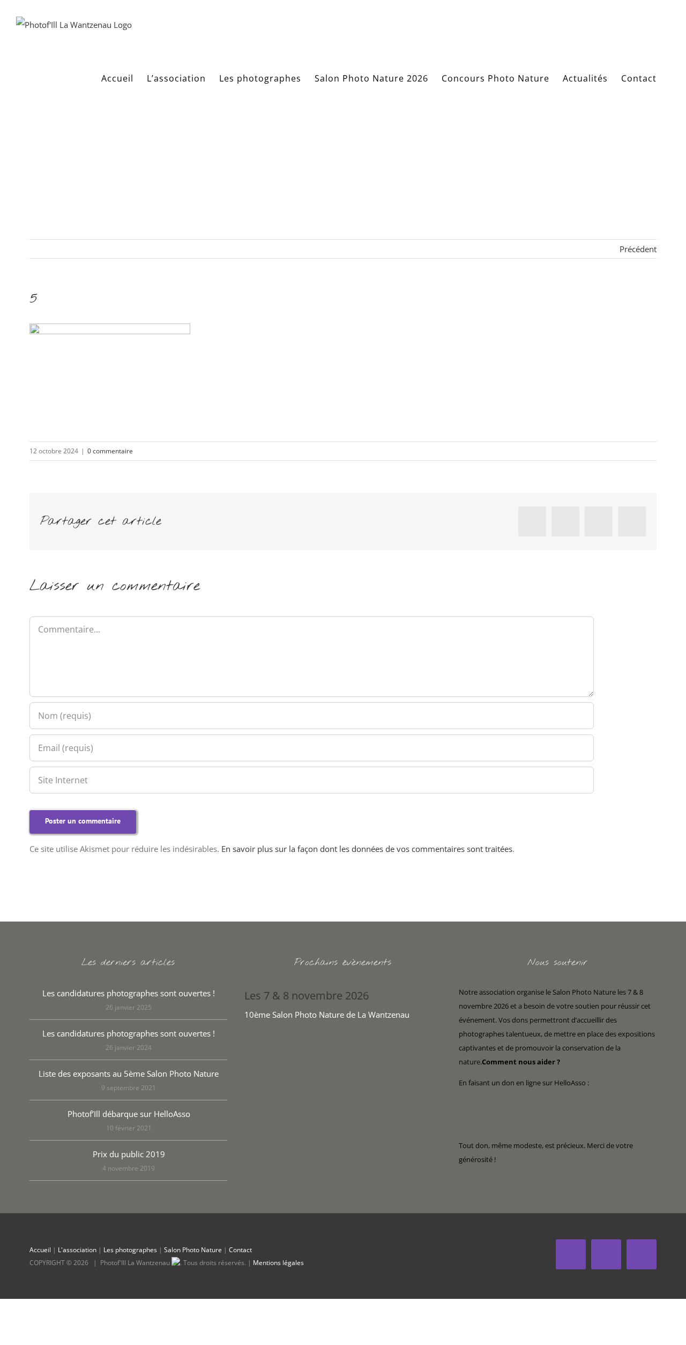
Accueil (40, 1249)
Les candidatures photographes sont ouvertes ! (128, 993)
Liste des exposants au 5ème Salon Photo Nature (129, 1073)
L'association (77, 1249)
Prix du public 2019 (129, 1154)
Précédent (638, 249)
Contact (240, 1249)
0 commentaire (110, 450)
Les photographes (130, 1249)
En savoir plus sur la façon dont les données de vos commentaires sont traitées (366, 848)
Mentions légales (278, 1262)
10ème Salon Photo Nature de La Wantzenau (326, 1014)
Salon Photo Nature (193, 1249)
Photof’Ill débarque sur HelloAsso (129, 1113)
